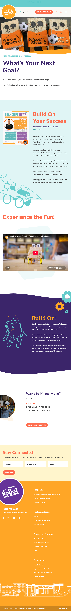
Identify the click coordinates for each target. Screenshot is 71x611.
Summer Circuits (39, 502)
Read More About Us (37, 425)
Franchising (40, 560)
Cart (56, 12)
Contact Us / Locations (41, 543)
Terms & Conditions (40, 546)
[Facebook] (3, 518)
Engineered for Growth (41, 569)
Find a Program (44, 12)
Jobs (35, 550)
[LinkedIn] (19, 518)
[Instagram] (8, 518)
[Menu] (66, 12)
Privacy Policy (63, 608)
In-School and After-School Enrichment (47, 494)
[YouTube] (14, 518)
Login (61, 12)
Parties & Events (42, 512)
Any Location (25, 12)
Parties (36, 517)
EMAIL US (31, 404)
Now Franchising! (34, 2)
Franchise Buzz (39, 576)
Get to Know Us (39, 539)
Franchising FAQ (39, 565)
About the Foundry (43, 534)
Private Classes (39, 524)
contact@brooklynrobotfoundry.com (15, 512)
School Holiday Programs (42, 498)
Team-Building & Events (42, 520)
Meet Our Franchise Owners (43, 573)
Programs (39, 490)
